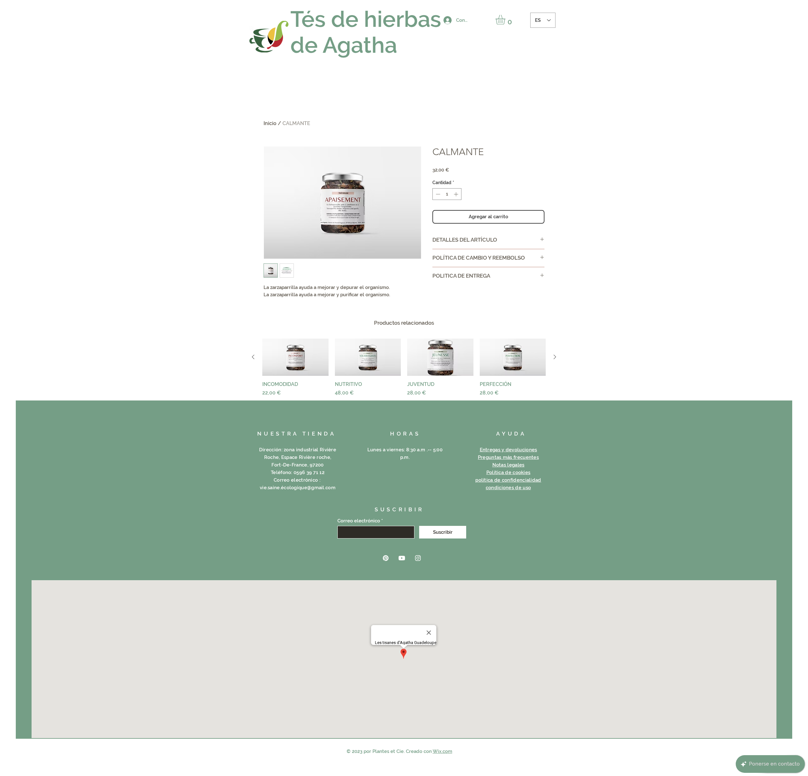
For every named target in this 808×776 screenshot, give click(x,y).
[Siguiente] (555, 357)
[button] (506, 20)
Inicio (270, 123)
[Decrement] (437, 194)
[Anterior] (253, 357)
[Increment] (456, 194)
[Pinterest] (385, 558)
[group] (404, 367)
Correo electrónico (358, 521)
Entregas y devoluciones (508, 450)
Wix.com (442, 751)
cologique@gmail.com (310, 487)
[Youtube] (402, 558)
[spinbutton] (447, 194)
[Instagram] (418, 558)
